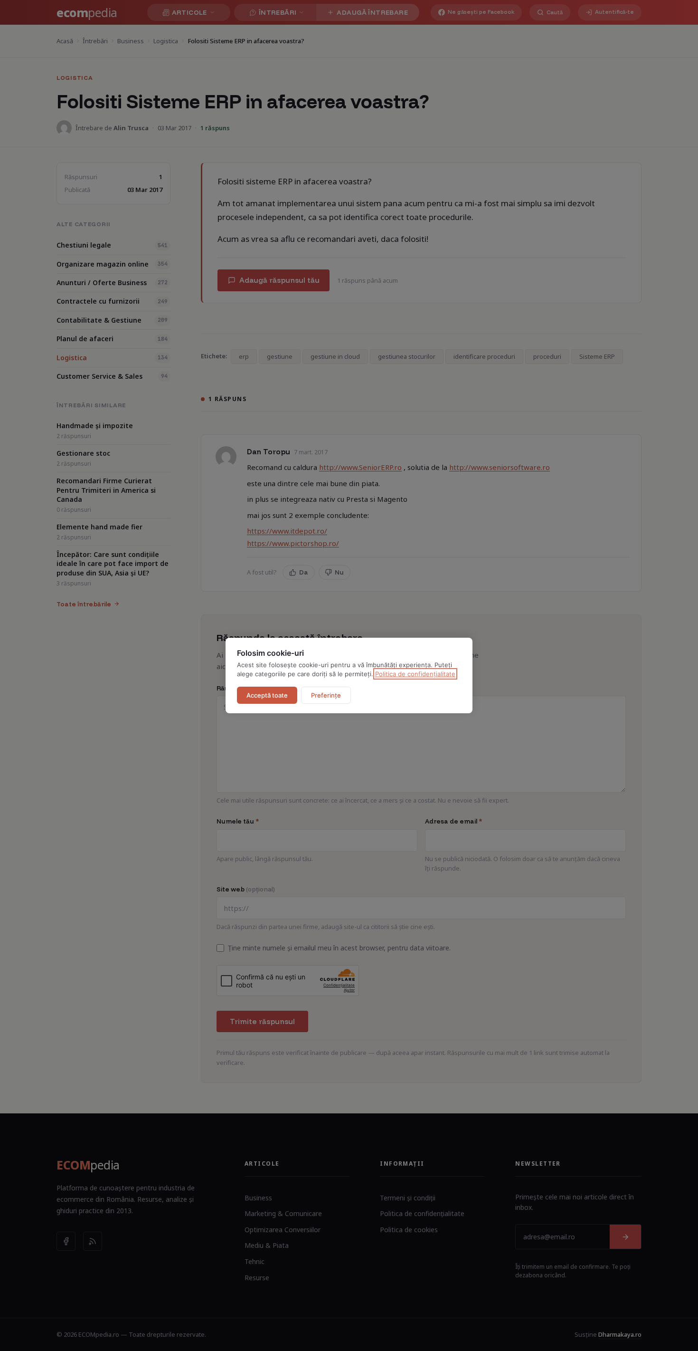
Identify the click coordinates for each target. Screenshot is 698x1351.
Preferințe (326, 695)
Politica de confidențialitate (415, 674)
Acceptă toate (267, 695)
